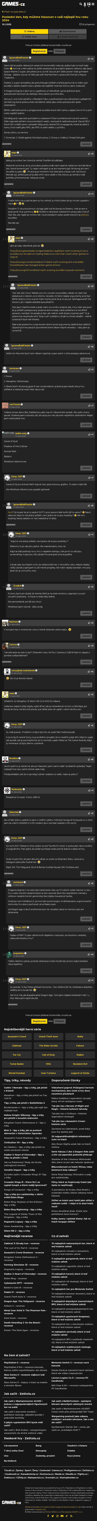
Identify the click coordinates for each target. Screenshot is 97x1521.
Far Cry (17, 1055)
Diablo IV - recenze (14, 1292)
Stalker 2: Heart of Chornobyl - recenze (25, 1274)
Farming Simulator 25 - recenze (21, 1265)
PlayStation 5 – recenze (16, 1362)
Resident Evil (80, 1064)
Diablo (80, 1055)
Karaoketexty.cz (29, 1474)
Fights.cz (83, 1474)
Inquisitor (18, 953)
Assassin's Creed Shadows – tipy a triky (25, 1138)
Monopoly (41, 1451)
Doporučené (69, 31)
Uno (6, 1456)
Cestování (45, 1470)
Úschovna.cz (47, 1474)
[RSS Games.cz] (71, 1516)
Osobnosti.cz (12, 1474)
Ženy (35, 1470)
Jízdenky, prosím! (45, 1456)
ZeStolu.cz (88, 1470)
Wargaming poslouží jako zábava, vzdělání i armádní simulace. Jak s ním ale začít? (73, 1419)
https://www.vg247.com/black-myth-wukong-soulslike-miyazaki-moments (47, 270)
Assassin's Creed (17, 1036)
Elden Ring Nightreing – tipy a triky (23, 1209)
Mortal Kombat (17, 1073)
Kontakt (71, 1507)
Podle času (30, 37)
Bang (38, 1445)
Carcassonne (11, 1445)
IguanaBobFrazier (19, 57)
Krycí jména (73, 1456)
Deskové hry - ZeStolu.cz (22, 1438)
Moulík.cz (71, 1474)
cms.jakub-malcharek (23, 670)
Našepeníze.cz (36, 1477)
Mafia (80, 1036)
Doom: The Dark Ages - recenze (21, 1330)
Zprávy (19, 1470)
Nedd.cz (59, 1474)
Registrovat (39, 51)
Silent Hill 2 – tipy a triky (17, 1231)
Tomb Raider (17, 1064)
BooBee (13, 758)
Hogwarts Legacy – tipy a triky (20, 1222)
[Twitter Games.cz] (53, 1516)
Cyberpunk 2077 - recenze (18, 1283)
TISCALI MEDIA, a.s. (52, 1512)
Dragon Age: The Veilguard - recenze (24, 1301)
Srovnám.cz (51, 1477)
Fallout (80, 1046)
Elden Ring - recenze (15, 1278)
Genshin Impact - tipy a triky (19, 1170)
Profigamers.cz (72, 1470)
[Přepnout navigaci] (85, 4)
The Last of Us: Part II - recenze (21, 1248)
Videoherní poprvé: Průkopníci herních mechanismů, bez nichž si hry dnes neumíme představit (73, 1091)
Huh (10, 512)
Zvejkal (17, 586)
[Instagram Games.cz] (57, 1516)
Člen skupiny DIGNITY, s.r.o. (72, 1512)
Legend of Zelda (80, 1073)
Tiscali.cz (9, 1470)
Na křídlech (10, 1461)
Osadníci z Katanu (77, 1445)
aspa (13, 152)
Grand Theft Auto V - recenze (20, 1297)
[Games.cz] (13, 4)
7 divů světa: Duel (13, 1451)
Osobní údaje (55, 1507)
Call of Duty (48, 1055)
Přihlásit (59, 51)
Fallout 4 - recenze (14, 1306)
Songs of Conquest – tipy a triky (21, 1190)
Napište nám (41, 1509)
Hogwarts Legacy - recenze (19, 1269)
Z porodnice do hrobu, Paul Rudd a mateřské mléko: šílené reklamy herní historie (72, 1193)
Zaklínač (16, 1046)
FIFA (48, 1064)
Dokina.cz (9, 1477)
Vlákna (30, 31)
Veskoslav (16, 789)
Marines (13, 622)
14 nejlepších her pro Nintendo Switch (72, 1289)
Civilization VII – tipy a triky (18, 1142)
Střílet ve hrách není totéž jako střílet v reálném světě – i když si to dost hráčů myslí (73, 1203)
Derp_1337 (16, 476)
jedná (84, 215)
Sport (28, 1470)
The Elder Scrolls (48, 1046)
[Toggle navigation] (93, 4)
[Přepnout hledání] (81, 4)
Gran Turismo (48, 1073)
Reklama (28, 1507)
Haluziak (14, 812)
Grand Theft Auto (48, 1036)
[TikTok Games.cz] (67, 1516)
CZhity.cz (21, 1477)
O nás (78, 1507)
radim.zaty (21, 433)
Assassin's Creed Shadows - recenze (24, 1252)
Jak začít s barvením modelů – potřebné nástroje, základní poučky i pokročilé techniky (24, 1415)
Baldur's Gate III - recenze (18, 1287)
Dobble (71, 1451)
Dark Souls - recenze (15, 1318)
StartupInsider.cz (69, 1477)
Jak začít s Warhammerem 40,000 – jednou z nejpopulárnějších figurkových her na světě (25, 1404)
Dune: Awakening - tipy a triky (20, 1226)
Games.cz (57, 1470)
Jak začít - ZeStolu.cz (19, 1393)
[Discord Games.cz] (62, 1516)
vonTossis (14, 404)
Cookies (45, 1507)
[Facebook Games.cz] (48, 1516)
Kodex (64, 1507)
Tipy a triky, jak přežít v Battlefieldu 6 (24, 1103)
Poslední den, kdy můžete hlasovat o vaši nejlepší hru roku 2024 (45, 18)
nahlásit (86, 144)
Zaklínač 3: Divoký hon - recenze (22, 1243)
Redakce (37, 1507)
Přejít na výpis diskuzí (15, 12)
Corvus (13, 644)
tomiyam (14, 368)
